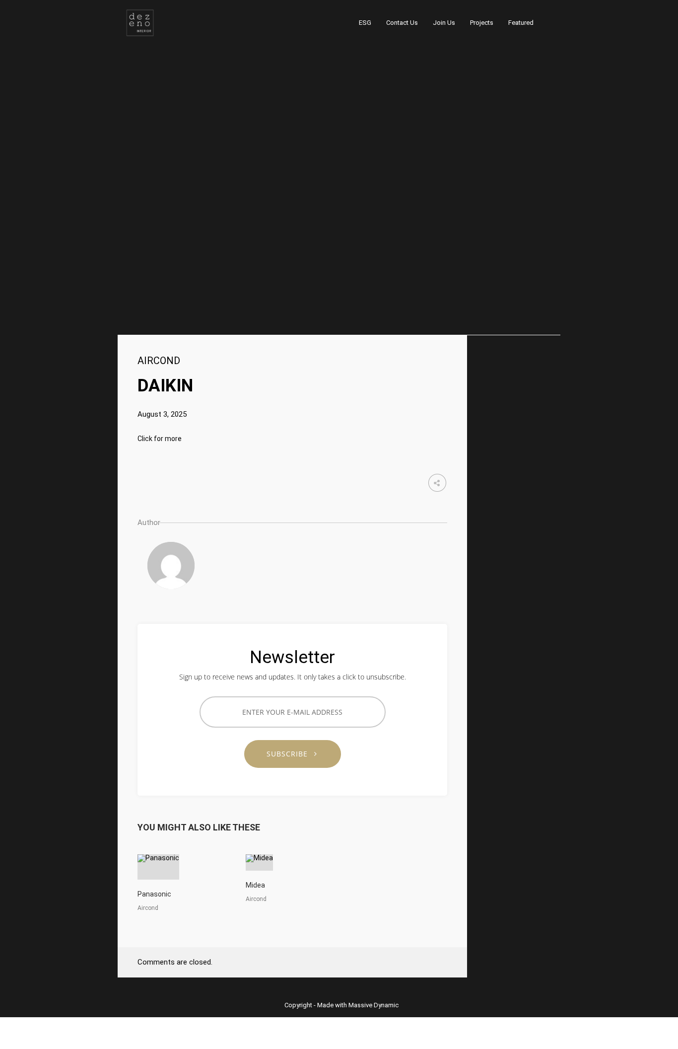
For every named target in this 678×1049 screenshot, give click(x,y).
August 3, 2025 (162, 414)
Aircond (158, 361)
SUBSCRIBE (291, 753)
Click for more (159, 439)
